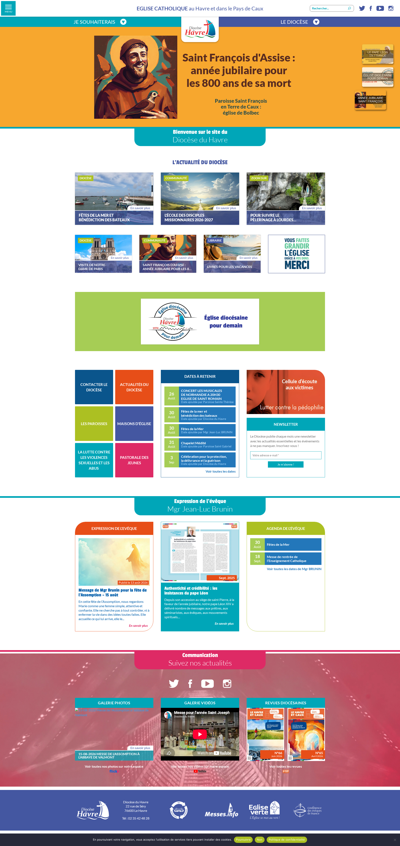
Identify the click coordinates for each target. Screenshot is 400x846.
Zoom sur (259, 178)
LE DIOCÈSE (294, 22)
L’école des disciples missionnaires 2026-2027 (189, 217)
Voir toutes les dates (221, 471)
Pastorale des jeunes (134, 460)
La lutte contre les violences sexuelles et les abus (94, 460)
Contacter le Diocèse (94, 387)
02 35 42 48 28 (138, 818)
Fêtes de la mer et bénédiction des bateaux (104, 217)
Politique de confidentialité (287, 839)
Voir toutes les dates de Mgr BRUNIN (294, 569)
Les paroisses (94, 423)
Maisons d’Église (134, 423)
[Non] (395, 840)
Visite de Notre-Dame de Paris (92, 267)
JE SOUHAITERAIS (94, 22)
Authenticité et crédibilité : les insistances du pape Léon (190, 591)
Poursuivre (243, 839)
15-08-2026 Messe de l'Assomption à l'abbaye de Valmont (109, 755)
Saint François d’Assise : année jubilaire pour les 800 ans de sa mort (168, 267)
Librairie (215, 240)
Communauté (176, 178)
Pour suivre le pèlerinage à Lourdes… (273, 217)
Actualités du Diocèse (134, 387)
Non (259, 839)
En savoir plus (140, 208)
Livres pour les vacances (229, 267)
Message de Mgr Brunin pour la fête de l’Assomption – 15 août (113, 593)
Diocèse (86, 178)
